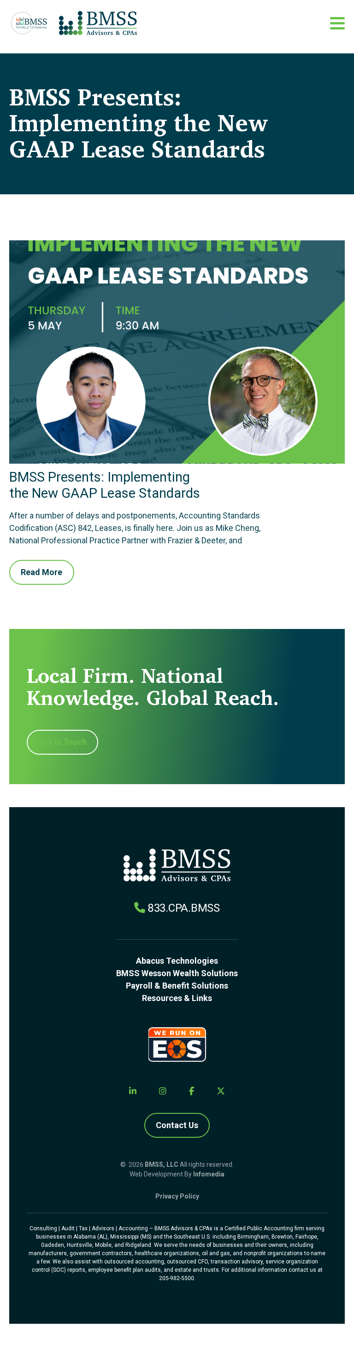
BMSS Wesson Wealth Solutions (177, 973)
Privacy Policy (177, 1196)
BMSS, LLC (161, 1164)
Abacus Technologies (177, 961)
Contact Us (177, 1125)
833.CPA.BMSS (184, 908)
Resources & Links (177, 998)
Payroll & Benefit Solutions (177, 985)
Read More (41, 572)
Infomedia (208, 1174)
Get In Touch (63, 742)
